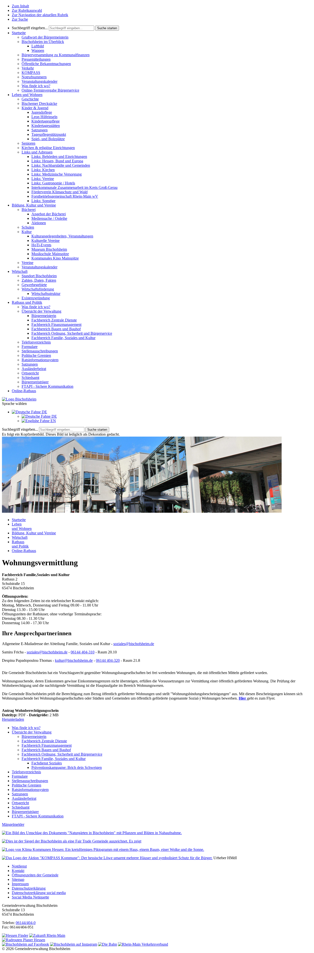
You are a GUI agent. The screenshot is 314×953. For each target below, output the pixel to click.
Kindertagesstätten (45, 126)
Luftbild (37, 46)
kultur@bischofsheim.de (74, 660)
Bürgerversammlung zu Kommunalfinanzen (56, 55)
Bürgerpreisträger (35, 382)
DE (54, 416)
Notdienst (19, 866)
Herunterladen (13, 719)
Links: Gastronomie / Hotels (53, 183)
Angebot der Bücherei (48, 214)
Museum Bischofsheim (49, 249)
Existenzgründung (36, 298)
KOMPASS (31, 72)
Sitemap (18, 879)
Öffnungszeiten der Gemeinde (35, 875)
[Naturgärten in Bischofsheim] (92, 833)
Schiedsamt (30, 377)
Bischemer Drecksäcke (39, 103)
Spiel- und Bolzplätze (48, 139)
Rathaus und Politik (27, 302)
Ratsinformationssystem (40, 360)
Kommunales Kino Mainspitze (55, 258)
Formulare (30, 347)
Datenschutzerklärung (29, 888)
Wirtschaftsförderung (38, 289)
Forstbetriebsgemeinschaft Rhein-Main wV (64, 196)
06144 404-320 (108, 660)
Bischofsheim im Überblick (43, 42)
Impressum (20, 884)
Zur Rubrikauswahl (27, 10)
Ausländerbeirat (34, 369)
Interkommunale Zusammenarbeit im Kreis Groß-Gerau (74, 187)
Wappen (37, 50)
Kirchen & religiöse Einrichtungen (48, 148)
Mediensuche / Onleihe (49, 218)
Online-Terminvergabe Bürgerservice (50, 90)
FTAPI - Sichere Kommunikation (47, 386)
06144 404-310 (82, 652)
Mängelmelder (13, 824)
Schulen (28, 227)
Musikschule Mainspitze (50, 254)
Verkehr (28, 68)
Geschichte (30, 99)
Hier (243, 698)
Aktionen (38, 223)
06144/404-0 (26, 923)
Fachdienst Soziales (46, 763)
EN (53, 421)
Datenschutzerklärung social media (39, 893)
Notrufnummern (34, 77)
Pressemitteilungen (36, 59)
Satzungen (39, 130)
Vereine (27, 263)
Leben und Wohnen (27, 95)
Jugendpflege (41, 112)
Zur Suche (20, 19)
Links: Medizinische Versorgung (56, 174)
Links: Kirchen (43, 170)
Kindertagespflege (45, 121)
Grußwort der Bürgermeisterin (45, 37)
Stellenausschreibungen (40, 351)
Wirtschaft (19, 271)
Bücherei (29, 209)
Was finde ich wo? (36, 86)
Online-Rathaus (24, 391)
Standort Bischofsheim (39, 276)
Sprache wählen (14, 403)
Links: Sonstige (43, 201)
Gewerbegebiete (34, 285)
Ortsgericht (30, 373)
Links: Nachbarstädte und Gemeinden (60, 165)
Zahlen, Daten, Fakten (39, 280)
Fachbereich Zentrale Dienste (54, 320)
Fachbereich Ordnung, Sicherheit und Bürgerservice (71, 333)
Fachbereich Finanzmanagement (56, 324)
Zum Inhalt (20, 6)
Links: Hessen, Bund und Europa (57, 161)
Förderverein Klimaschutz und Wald (59, 192)
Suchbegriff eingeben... (30, 28)
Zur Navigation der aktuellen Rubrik (40, 15)
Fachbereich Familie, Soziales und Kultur (63, 338)
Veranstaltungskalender (39, 81)
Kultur (27, 232)
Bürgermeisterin (43, 316)
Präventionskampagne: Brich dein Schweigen (66, 767)
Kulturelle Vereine (45, 240)
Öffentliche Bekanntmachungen (46, 64)
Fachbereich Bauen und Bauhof (56, 329)
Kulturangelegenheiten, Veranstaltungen (62, 236)
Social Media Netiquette (30, 897)
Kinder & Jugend (35, 108)
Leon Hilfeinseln (44, 117)
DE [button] (44, 412)
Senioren (28, 143)
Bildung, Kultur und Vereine (34, 205)
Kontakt (18, 871)
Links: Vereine (42, 179)
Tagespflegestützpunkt (48, 134)
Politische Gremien (36, 355)
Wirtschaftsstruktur (45, 293)
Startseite (19, 33)
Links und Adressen (37, 152)
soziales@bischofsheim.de (133, 644)
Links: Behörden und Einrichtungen (59, 156)
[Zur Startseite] (19, 399)
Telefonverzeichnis (36, 342)
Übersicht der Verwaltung (41, 311)
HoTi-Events (41, 245)
